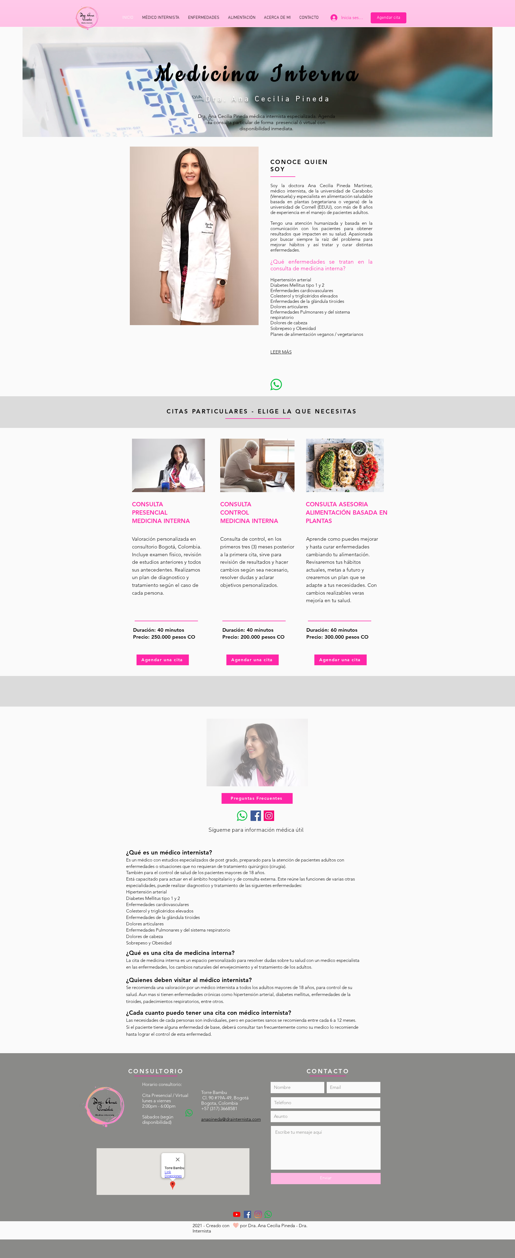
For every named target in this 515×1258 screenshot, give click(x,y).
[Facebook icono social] (247, 1214)
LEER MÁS (281, 352)
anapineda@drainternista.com (231, 1119)
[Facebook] (256, 815)
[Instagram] (269, 815)
